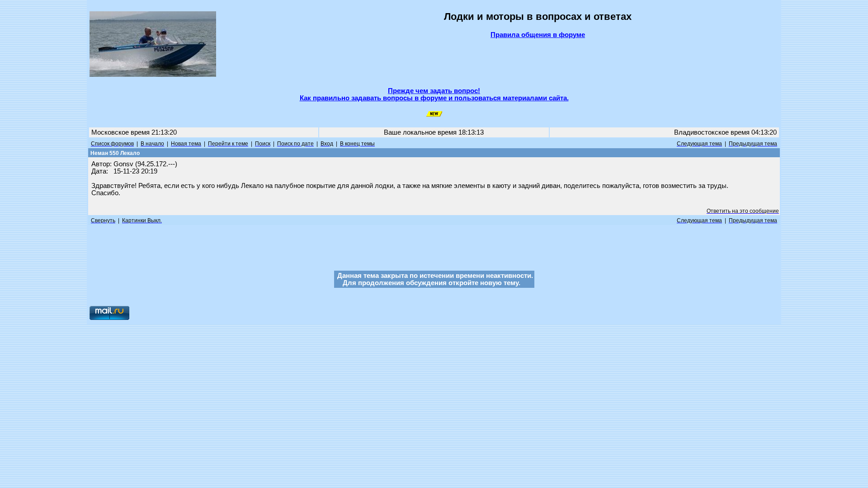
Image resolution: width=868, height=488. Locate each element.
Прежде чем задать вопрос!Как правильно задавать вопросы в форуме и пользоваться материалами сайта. (434, 94)
